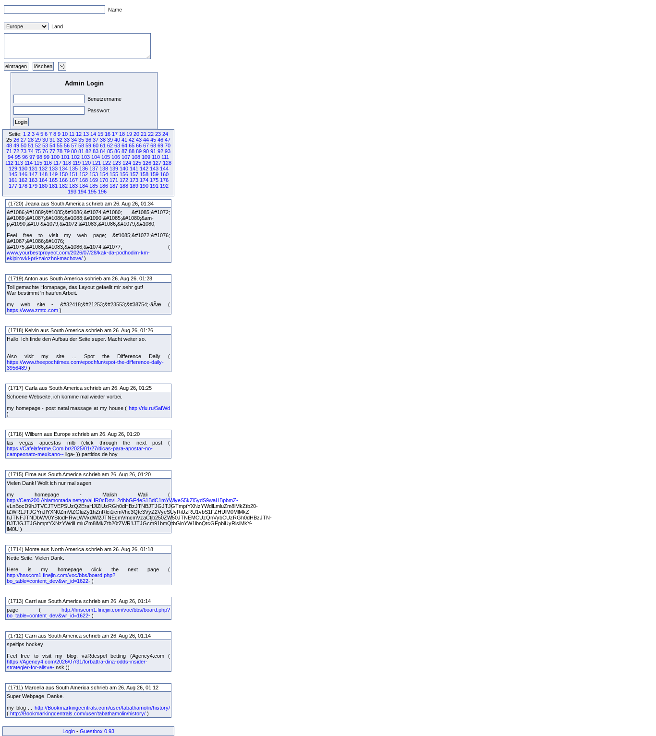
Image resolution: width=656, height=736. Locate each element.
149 (53, 174)
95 (18, 157)
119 (77, 163)
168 (83, 180)
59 (88, 145)
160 (164, 174)
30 (45, 140)
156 (124, 174)
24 (165, 134)
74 (31, 151)
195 (92, 191)
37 (95, 140)
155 (113, 174)
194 (82, 191)
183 (73, 186)
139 (113, 168)
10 (65, 134)
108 (136, 157)
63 (117, 145)
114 (28, 163)
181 (53, 186)
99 (46, 157)
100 (55, 157)
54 (52, 145)
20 (136, 134)
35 (81, 140)
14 (93, 134)
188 (124, 186)
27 (23, 140)
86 (117, 151)
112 (9, 163)
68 (153, 145)
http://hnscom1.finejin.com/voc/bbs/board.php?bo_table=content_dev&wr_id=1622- (61, 578)
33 (67, 140)
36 (88, 140)
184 (83, 186)
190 (144, 186)
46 (160, 140)
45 (153, 140)
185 (93, 186)
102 (75, 157)
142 (144, 168)
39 (110, 140)
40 (117, 140)
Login (68, 731)
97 (32, 157)
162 (23, 180)
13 (86, 134)
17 (115, 134)
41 (124, 140)
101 (65, 157)
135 (73, 168)
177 (13, 186)
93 (167, 151)
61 (103, 145)
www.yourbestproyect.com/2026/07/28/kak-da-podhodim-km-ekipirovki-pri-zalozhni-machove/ (78, 255)
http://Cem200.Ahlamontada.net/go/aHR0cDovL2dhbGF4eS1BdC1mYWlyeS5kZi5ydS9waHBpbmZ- (122, 500)
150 (63, 174)
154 (103, 174)
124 (126, 163)
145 (13, 174)
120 (86, 163)
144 (164, 168)
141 (134, 168)
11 (71, 134)
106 (115, 157)
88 (131, 151)
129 (13, 168)
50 (23, 145)
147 (33, 174)
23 (158, 134)
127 (157, 163)
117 (57, 163)
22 (151, 134)
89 (139, 151)
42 (131, 140)
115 (38, 163)
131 (33, 168)
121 (96, 163)
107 (125, 157)
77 (52, 151)
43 (139, 140)
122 (106, 163)
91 (153, 151)
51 (31, 145)
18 (122, 134)
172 (124, 180)
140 (124, 168)
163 (33, 180)
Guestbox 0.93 (97, 731)
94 (10, 157)
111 (165, 157)
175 (154, 180)
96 (25, 157)
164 (43, 180)
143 (154, 168)
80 (74, 151)
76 (45, 151)
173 (134, 180)
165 (53, 180)
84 (103, 151)
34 (74, 140)
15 (100, 134)
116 (48, 163)
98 (39, 157)
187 (113, 186)
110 (156, 157)
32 (59, 140)
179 (33, 186)
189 (134, 186)
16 (107, 134)
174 (144, 180)
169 (93, 180)
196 (102, 191)
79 (67, 151)
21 (143, 134)
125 (137, 163)
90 (146, 151)
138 (103, 168)
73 (23, 151)
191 (154, 186)
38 (103, 140)
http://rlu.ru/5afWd (149, 408)
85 (110, 151)
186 (103, 186)
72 (16, 151)
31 (52, 140)
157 (134, 174)
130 (23, 168)
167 (73, 180)
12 (79, 134)
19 (129, 134)
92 (160, 151)
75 (38, 151)
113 (19, 163)
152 (83, 174)
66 (139, 145)
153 (93, 174)
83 (95, 151)
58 (81, 145)
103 (85, 157)
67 (146, 145)
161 (13, 180)
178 (23, 186)
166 (63, 180)
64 (124, 145)
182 (63, 186)
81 (81, 151)
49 (16, 145)
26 (16, 140)
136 (83, 168)
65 (131, 145)
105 (105, 157)
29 (38, 140)
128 (167, 163)
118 (67, 163)
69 (160, 145)
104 (95, 157)
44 (146, 140)
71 (9, 151)
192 (164, 186)
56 (67, 145)
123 (116, 163)
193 (72, 191)
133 (53, 168)
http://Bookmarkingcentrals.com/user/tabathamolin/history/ (102, 708)
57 (74, 145)
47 (167, 140)
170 (103, 180)
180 (43, 186)
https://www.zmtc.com (32, 310)
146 (23, 174)
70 (167, 145)
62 (110, 145)
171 (113, 180)
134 (63, 168)
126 (147, 163)
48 (9, 145)
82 (88, 151)
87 (124, 151)
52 (38, 145)
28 (31, 140)
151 (73, 174)
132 (43, 168)
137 (93, 168)
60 (95, 145)
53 (45, 145)
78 (59, 151)
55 (59, 145)
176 (164, 180)
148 (43, 174)
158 (144, 174)
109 (146, 157)
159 (154, 174)
